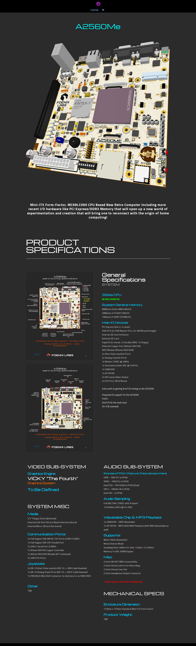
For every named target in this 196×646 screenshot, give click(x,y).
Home (94, 10)
